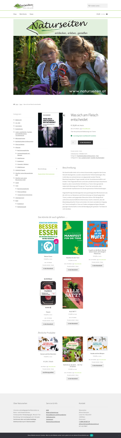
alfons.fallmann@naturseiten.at (89, 424)
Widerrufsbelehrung (52, 412)
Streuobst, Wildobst (23, 164)
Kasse (31, 14)
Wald (16, 201)
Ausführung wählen (48, 372)
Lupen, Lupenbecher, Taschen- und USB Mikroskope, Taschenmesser (23, 133)
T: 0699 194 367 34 (84, 421)
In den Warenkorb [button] (48, 268)
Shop (14, 14)
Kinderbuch (20, 161)
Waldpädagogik (21, 207)
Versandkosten (86, 128)
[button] (64, 115)
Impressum (49, 419)
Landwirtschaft (85, 158)
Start (17, 104)
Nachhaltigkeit (100, 158)
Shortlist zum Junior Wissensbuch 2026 (21, 179)
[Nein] (119, 435)
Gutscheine (18, 126)
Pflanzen (17, 147)
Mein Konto (23, 14)
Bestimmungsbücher (23, 150)
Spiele (17, 183)
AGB (47, 410)
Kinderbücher (19, 129)
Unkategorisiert (19, 198)
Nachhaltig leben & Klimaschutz (86, 156)
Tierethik (92, 158)
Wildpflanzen (21, 167)
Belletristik (18, 120)
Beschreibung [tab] (42, 169)
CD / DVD (17, 123)
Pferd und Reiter (19, 144)
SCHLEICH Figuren (20, 170)
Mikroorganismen (20, 138)
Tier (79, 158)
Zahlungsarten (50, 417)
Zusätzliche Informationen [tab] (46, 174)
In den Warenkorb (85, 142)
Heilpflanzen (20, 158)
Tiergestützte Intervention (24, 195)
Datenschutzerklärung (53, 421)
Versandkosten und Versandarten (56, 415)
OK (91, 435)
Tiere (20, 104)
